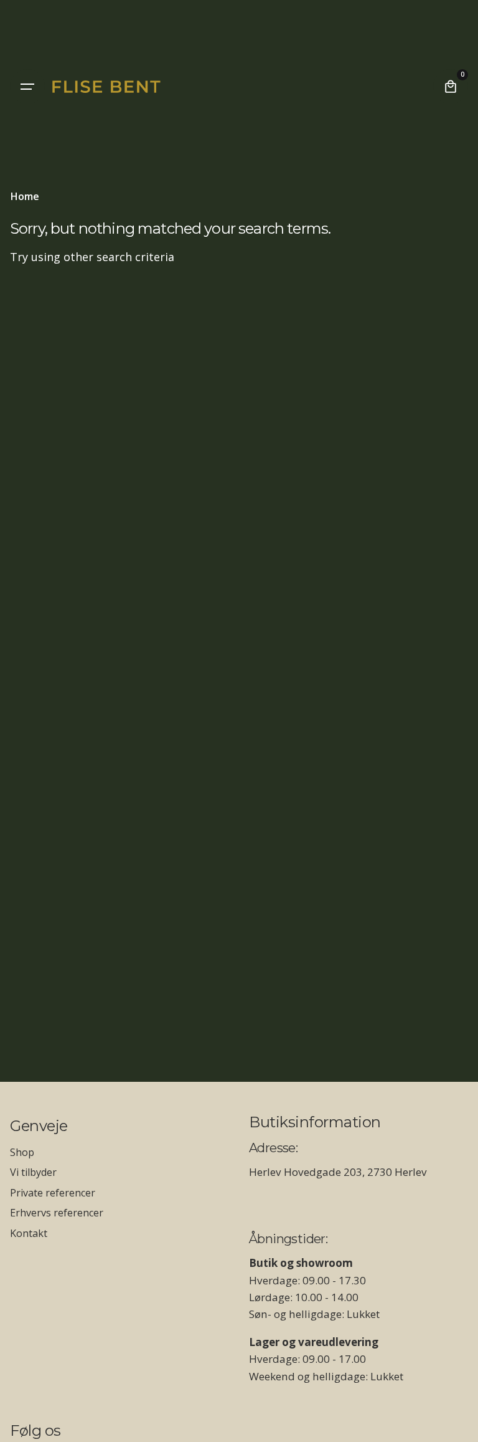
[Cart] (450, 86)
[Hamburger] (27, 86)
